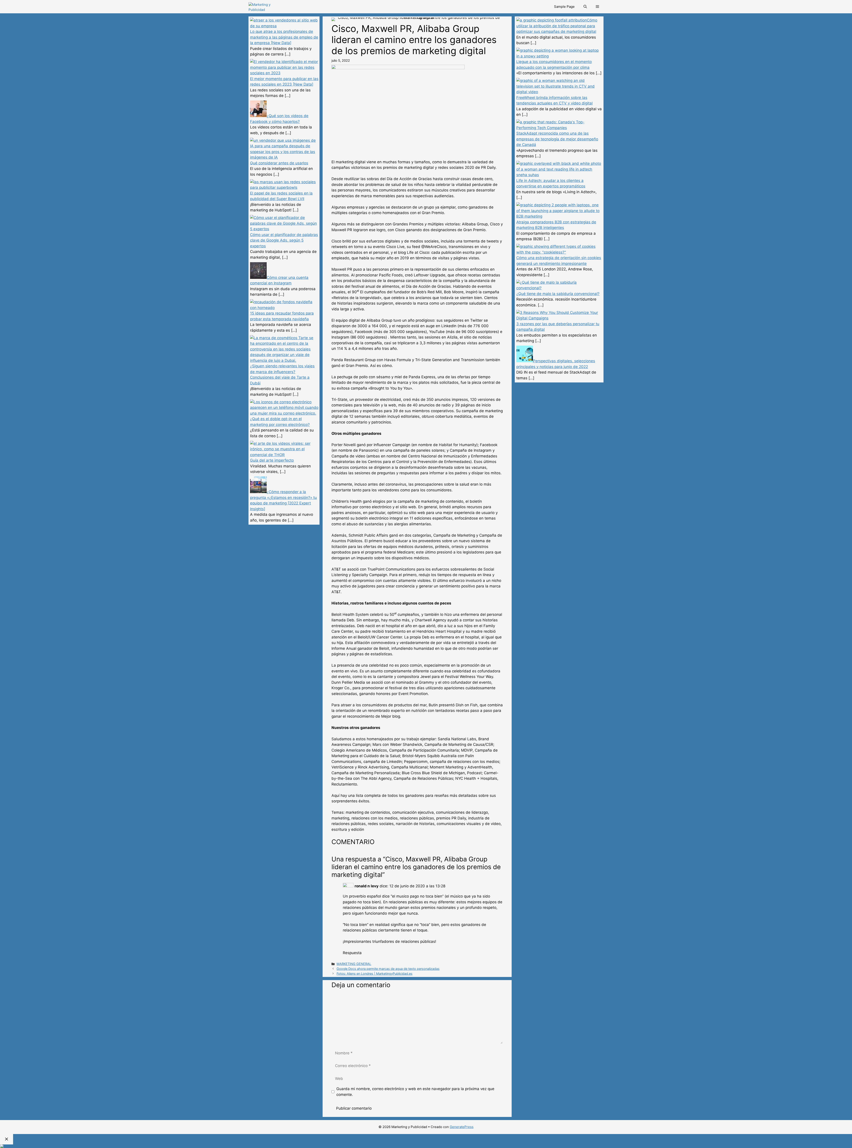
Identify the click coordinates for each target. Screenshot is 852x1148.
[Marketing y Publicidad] (267, 6)
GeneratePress (461, 1127)
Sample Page (564, 6)
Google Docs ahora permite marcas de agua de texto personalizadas (388, 969)
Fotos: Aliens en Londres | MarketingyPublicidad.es (374, 973)
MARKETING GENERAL (354, 964)
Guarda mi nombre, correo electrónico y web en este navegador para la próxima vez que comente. (415, 1092)
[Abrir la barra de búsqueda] (585, 6)
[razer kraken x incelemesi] (426, 1146)
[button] (597, 6)
